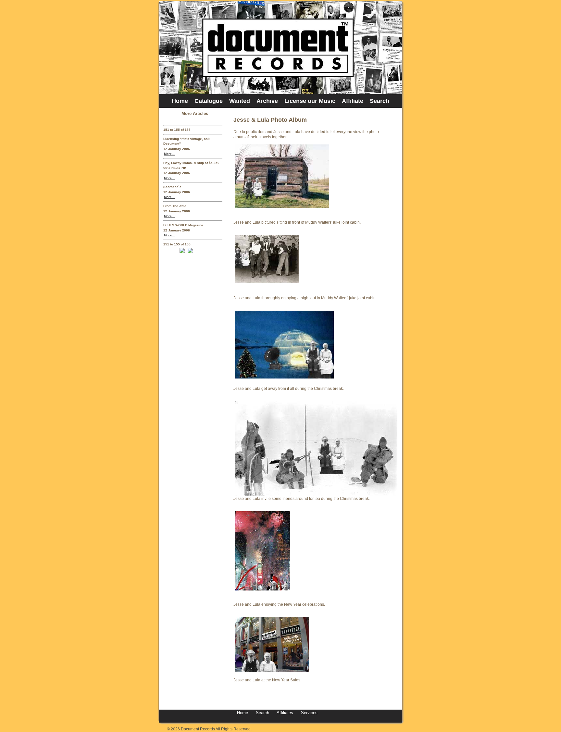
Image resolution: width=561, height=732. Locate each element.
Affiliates (285, 712)
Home (180, 101)
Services (309, 712)
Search (379, 101)
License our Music (309, 101)
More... (169, 153)
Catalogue (208, 101)
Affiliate (352, 101)
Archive (267, 101)
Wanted (239, 101)
